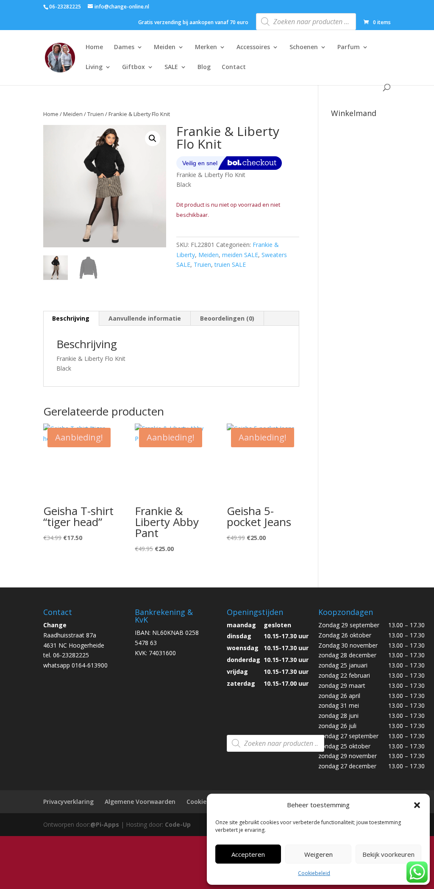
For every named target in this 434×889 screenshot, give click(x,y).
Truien (95, 114)
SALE (171, 67)
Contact (234, 67)
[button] (417, 805)
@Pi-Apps (104, 824)
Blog (204, 67)
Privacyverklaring (68, 802)
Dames (124, 47)
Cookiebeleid (314, 873)
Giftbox (133, 67)
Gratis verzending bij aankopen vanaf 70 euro (193, 23)
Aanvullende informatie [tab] (144, 318)
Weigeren (318, 854)
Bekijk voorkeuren (388, 854)
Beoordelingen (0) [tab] (227, 318)
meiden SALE (240, 255)
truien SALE (230, 264)
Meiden (164, 47)
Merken (206, 47)
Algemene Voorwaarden (140, 802)
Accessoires (253, 47)
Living (94, 67)
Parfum (348, 47)
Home (94, 47)
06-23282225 (65, 6)
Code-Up (178, 824)
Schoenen (303, 47)
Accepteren (248, 854)
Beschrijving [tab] (70, 318)
